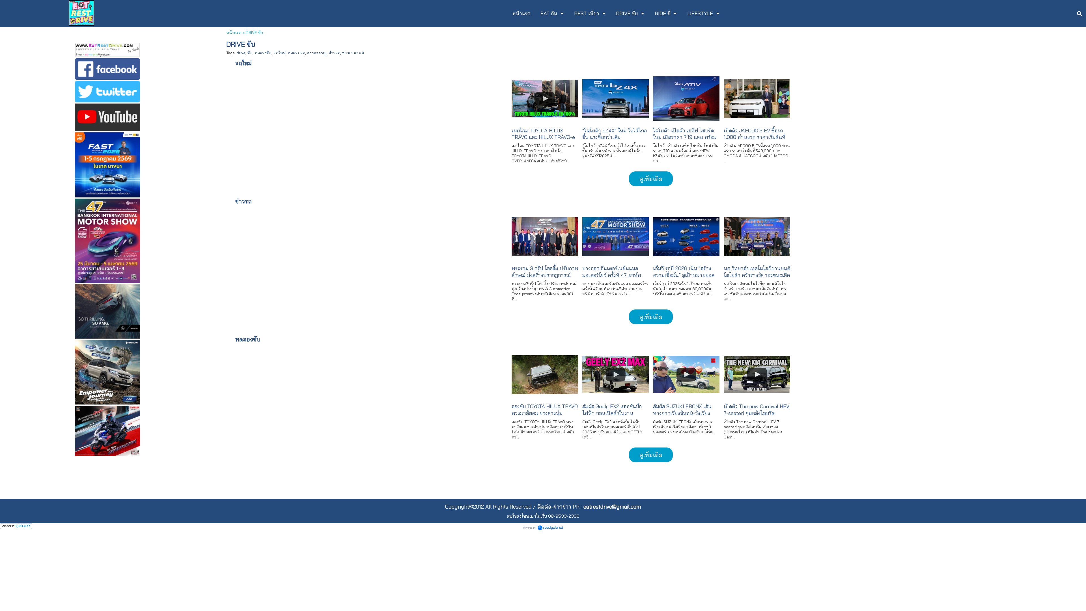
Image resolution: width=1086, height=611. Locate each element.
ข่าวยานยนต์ (353, 52)
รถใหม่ (279, 52)
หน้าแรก (233, 32)
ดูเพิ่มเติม (650, 178)
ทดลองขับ (263, 52)
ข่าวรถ (334, 52)
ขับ (250, 52)
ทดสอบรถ (296, 52)
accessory (317, 52)
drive (241, 52)
